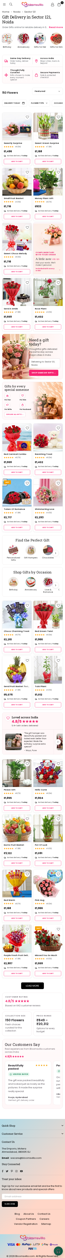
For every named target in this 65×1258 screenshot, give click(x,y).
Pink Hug (39, 900)
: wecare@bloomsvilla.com (25, 1158)
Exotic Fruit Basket (14, 845)
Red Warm (9, 900)
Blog (17, 1214)
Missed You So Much (46, 955)
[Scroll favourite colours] (56, 585)
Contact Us (44, 1214)
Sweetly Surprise (13, 143)
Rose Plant (41, 308)
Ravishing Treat (43, 454)
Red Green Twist (44, 631)
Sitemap (46, 1224)
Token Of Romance (14, 509)
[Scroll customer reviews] (58, 742)
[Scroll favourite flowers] (56, 553)
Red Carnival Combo (15, 454)
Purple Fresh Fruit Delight (17, 955)
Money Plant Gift (44, 198)
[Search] (11, 4)
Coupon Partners (26, 1219)
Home (5, 11)
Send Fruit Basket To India (17, 686)
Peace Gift (10, 789)
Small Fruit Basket (14, 198)
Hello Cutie (41, 789)
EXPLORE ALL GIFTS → (15, 414)
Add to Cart (17, 162)
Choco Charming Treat (16, 631)
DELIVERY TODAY (12, 103)
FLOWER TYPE (37, 103)
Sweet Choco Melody (15, 253)
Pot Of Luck (41, 845)
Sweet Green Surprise (47, 143)
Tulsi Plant (40, 686)
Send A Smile (11, 308)
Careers (44, 1219)
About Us (28, 1214)
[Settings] (52, 4)
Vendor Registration (26, 1224)
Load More (32, 985)
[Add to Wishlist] (27, 117)
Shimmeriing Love (44, 509)
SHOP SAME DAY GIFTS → (44, 372)
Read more (56, 27)
